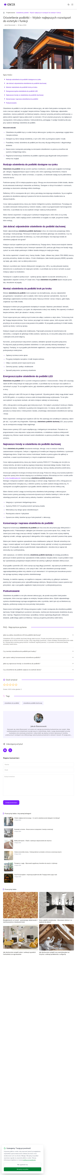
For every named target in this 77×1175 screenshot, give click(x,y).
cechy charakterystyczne (13, 478)
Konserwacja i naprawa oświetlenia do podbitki (22, 99)
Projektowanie (10, 12)
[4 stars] (13, 684)
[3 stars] (10, 684)
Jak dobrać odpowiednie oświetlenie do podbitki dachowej (26, 83)
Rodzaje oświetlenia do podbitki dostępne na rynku (23, 79)
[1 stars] (4, 684)
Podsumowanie (11, 103)
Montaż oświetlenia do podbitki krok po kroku (21, 87)
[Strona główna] (4, 12)
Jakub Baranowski (9, 25)
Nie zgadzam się (22, 1164)
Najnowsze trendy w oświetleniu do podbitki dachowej (24, 95)
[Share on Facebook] (5, 750)
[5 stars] (16, 684)
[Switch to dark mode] (68, 4)
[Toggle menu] (72, 4)
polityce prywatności (29, 1160)
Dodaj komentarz (11, 802)
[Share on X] (10, 750)
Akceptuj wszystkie (22, 1169)
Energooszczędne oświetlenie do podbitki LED (22, 91)
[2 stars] (7, 684)
